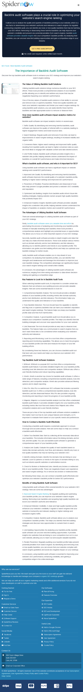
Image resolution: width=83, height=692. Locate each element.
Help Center (8, 615)
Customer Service (10, 611)
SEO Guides (47, 604)
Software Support (10, 618)
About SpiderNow (50, 618)
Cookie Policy (49, 645)
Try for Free (8, 591)
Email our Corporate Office (15, 666)
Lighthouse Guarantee (51, 615)
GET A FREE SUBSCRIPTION (42, 49)
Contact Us (8, 626)
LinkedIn (7, 642)
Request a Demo (10, 599)
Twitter (6, 638)
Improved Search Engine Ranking (36, 494)
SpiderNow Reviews (11, 622)
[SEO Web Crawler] (80, 4)
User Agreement (49, 638)
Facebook (7, 634)
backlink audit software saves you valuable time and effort (49, 223)
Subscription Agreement (52, 634)
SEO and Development (51, 611)
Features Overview (50, 595)
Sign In (6, 595)
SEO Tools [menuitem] (5, 66)
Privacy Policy (49, 642)
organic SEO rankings (49, 576)
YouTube (7, 645)
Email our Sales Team (11, 608)
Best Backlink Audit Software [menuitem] (21, 66)
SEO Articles (47, 608)
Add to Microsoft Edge (51, 631)
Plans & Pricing (48, 591)
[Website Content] (31, 4)
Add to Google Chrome (52, 627)
